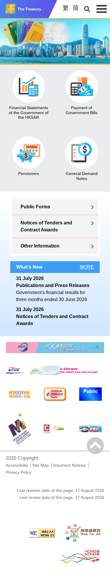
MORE (87, 266)
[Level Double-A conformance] (42, 532)
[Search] (87, 9)
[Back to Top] (95, 446)
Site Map (40, 465)
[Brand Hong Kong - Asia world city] (79, 556)
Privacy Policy (18, 472)
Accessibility (17, 465)
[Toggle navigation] (101, 9)
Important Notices (69, 465)
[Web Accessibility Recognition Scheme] (83, 532)
